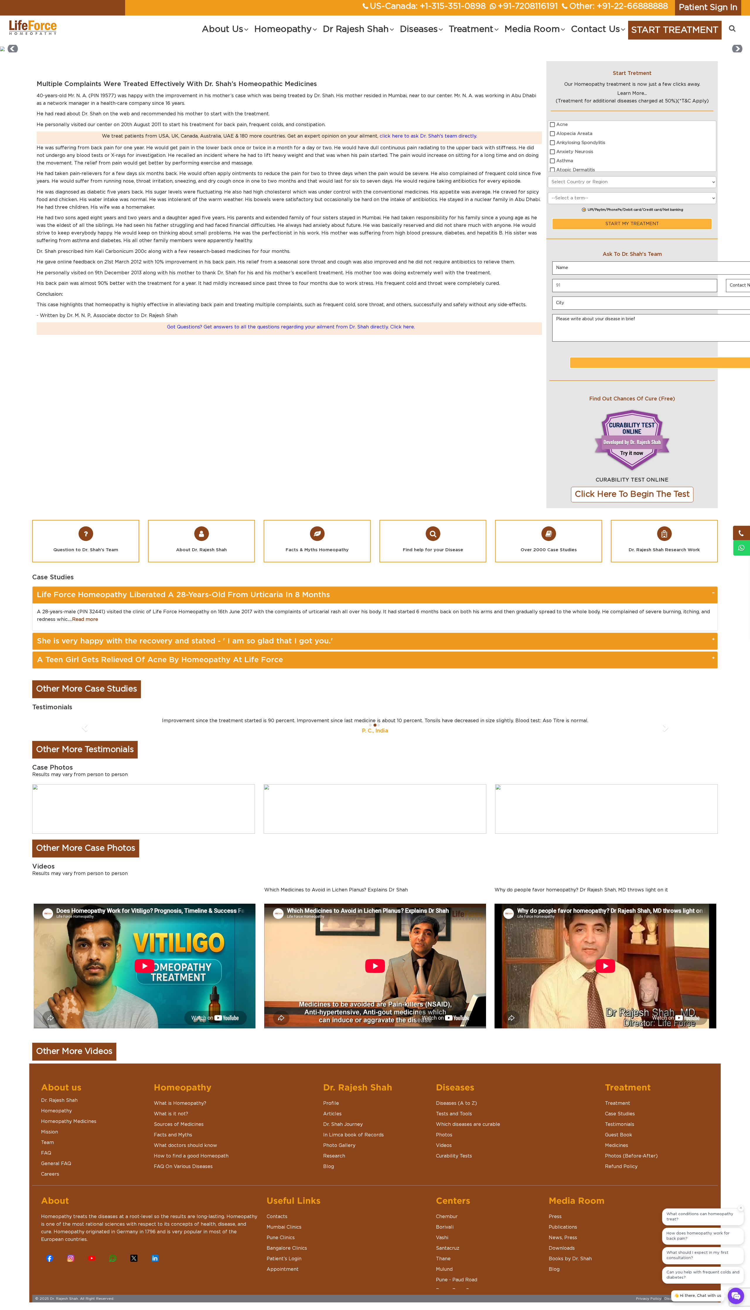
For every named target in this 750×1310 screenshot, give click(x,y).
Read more (85, 619)
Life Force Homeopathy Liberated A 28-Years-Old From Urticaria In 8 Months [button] (183, 595)
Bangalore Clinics (287, 1255)
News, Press (563, 1244)
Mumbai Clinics (284, 1234)
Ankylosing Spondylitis (580, 143)
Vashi (442, 1244)
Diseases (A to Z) (456, 1110)
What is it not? (171, 1121)
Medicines (616, 1152)
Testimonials (619, 1131)
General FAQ (56, 1170)
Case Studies (620, 1121)
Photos (444, 1142)
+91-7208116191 (528, 6)
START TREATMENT (674, 30)
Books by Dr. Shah (570, 1265)
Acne (562, 124)
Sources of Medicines (179, 1131)
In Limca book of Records (353, 1142)
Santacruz (447, 1255)
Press (555, 1223)
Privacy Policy (648, 1305)
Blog (328, 1173)
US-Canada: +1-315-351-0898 (428, 6)
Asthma (564, 161)
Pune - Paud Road (456, 1287)
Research (334, 1163)
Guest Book (618, 1142)
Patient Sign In (708, 8)
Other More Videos (74, 1059)
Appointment (283, 1276)
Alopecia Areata (574, 133)
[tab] (375, 595)
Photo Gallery (339, 1152)
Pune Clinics (281, 1244)
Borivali (445, 1234)
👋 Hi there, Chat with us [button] (697, 1296)
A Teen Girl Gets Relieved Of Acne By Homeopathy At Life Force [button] (160, 660)
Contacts (277, 1223)
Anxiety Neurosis (574, 152)
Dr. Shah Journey (343, 1131)
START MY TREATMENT (632, 224)
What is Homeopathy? (180, 1110)
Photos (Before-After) (631, 1163)
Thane (443, 1265)
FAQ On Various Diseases (183, 1173)
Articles (332, 1121)
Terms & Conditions (703, 1305)
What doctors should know (185, 1152)
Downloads (562, 1255)
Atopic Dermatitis (575, 170)
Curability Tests (454, 1163)
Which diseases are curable (468, 1131)
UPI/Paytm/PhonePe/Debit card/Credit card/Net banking (635, 209)
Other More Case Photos (85, 856)
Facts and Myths (173, 1142)
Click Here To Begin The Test (632, 494)
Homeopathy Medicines (68, 1128)
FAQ (46, 1160)
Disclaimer (673, 1305)
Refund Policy (621, 1173)
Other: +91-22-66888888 (618, 6)
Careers (50, 1181)
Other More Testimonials (85, 757)
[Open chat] (736, 1296)
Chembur (447, 1223)
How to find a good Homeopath (191, 1163)
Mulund (444, 1276)
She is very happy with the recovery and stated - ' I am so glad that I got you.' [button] (185, 641)
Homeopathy (56, 1118)
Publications (563, 1234)
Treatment (617, 1110)
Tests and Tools (454, 1121)
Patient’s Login (284, 1265)
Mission (49, 1139)
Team (47, 1149)
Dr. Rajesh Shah (59, 1107)
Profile (331, 1110)
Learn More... (632, 93)
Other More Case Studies (86, 689)
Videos (444, 1152)
